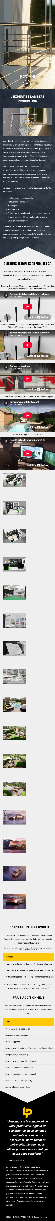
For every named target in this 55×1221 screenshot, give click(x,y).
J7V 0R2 (51, 1048)
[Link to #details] (27, 83)
